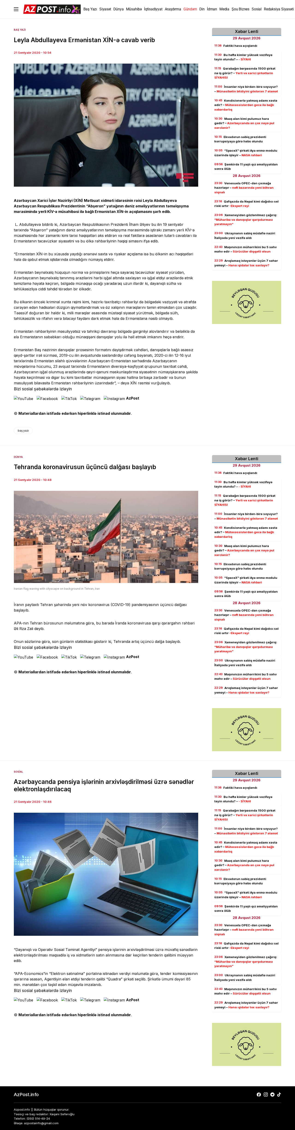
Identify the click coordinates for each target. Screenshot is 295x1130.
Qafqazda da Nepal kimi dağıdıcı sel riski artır (246, 204)
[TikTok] (279, 1094)
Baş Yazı (20, 29)
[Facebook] (259, 1094)
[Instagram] (266, 1094)
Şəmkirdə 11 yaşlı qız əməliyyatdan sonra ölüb (246, 166)
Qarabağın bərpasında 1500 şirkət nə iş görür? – (244, 73)
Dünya (18, 457)
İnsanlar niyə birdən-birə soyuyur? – (246, 89)
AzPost (132, 398)
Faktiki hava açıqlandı (235, 45)
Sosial (18, 771)
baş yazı (23, 430)
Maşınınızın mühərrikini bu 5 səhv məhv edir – (245, 249)
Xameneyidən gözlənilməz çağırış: (245, 219)
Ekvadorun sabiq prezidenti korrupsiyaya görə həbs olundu (240, 139)
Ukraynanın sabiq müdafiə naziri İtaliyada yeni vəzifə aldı (244, 236)
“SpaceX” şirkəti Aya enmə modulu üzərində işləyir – (245, 153)
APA (17, 623)
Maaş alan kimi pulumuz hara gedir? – (244, 123)
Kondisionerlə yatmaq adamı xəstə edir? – (245, 105)
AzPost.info (26, 1094)
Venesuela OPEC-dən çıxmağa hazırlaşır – (244, 187)
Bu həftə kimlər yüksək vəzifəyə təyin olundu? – (243, 57)
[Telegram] (272, 1094)
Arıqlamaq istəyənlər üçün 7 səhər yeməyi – (246, 263)
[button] (16, 9)
